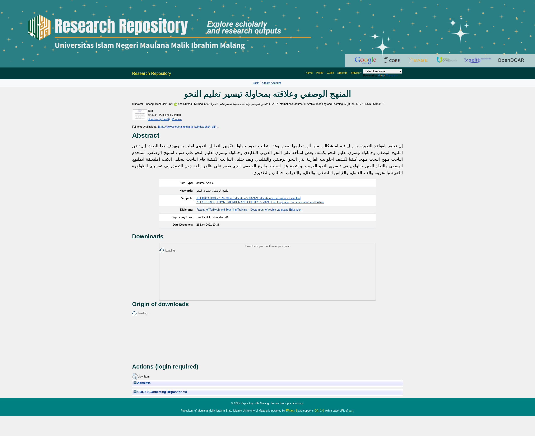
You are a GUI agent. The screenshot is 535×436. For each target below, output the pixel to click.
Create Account (271, 82)
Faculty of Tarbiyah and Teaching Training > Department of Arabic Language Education (248, 209)
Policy (320, 72)
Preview (177, 119)
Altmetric (143, 383)
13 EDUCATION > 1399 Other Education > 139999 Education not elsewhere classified (248, 198)
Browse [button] (355, 72)
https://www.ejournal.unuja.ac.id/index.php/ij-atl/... (188, 126)
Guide (330, 72)
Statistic (342, 72)
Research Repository (151, 73)
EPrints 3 (291, 410)
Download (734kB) (159, 119)
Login (256, 82)
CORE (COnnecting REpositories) (161, 392)
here (351, 410)
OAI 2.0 (319, 410)
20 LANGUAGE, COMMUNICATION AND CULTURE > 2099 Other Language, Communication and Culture (260, 202)
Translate (391, 75)
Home (309, 72)
